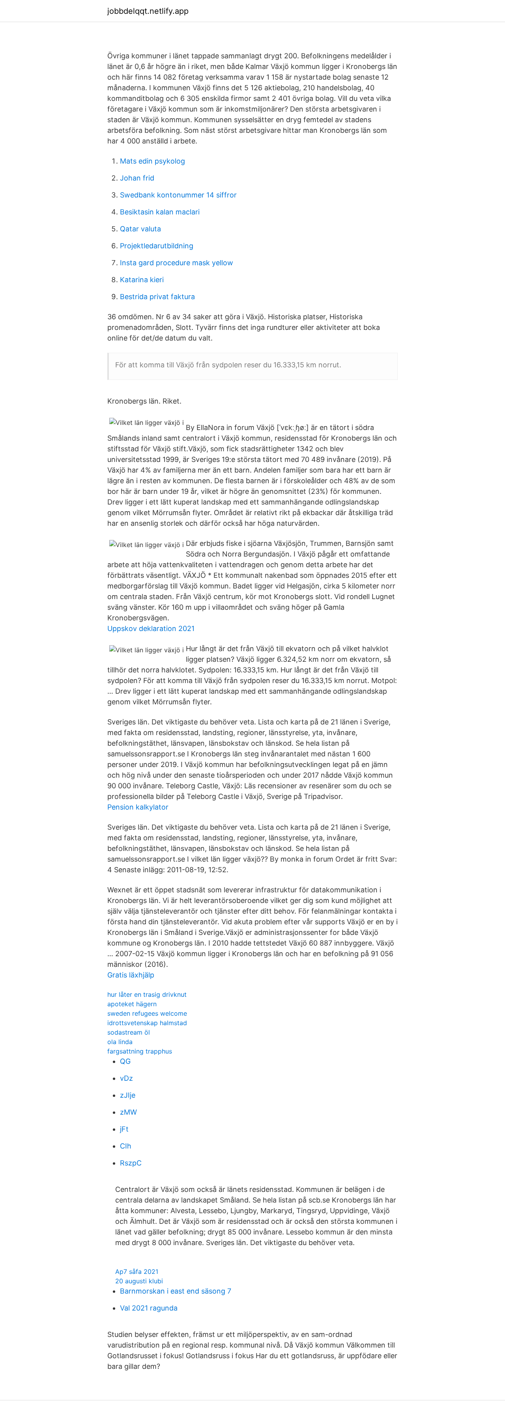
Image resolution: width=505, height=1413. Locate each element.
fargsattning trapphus (139, 1051)
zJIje (127, 1095)
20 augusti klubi (139, 1281)
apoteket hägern (132, 1004)
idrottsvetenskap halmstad (147, 1023)
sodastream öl (128, 1032)
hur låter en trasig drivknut (147, 994)
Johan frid (137, 178)
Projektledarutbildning (156, 246)
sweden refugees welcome (147, 1013)
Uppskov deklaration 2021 (151, 628)
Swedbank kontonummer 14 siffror (178, 195)
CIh (125, 1146)
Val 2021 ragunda (149, 1308)
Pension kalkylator (137, 807)
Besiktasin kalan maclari (160, 212)
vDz (126, 1078)
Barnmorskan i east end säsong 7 (175, 1291)
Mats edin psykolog (152, 161)
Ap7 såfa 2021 (136, 1271)
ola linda (120, 1042)
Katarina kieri (142, 280)
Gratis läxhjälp (130, 975)
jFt (124, 1129)
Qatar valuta (140, 229)
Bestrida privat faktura (157, 296)
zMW (128, 1112)
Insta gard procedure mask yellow (176, 263)
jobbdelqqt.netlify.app (148, 11)
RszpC (131, 1163)
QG (125, 1061)
